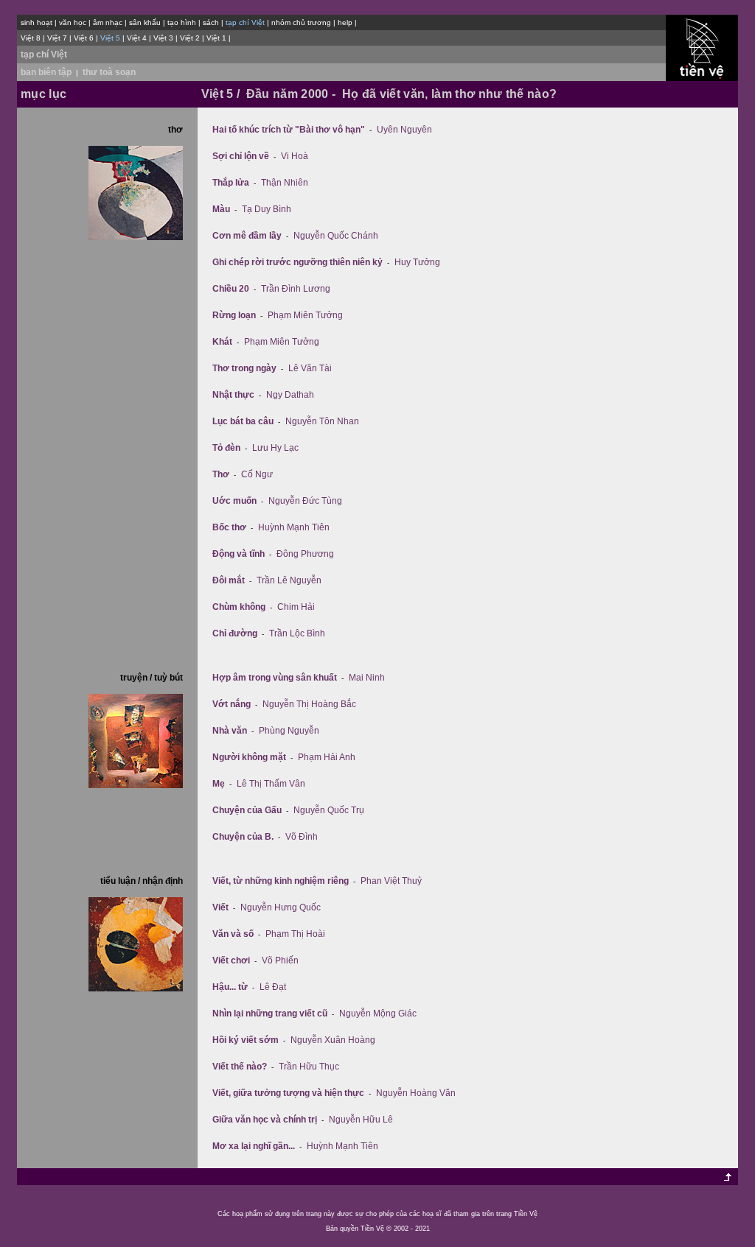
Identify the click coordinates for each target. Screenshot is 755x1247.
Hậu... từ (230, 987)
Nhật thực (233, 395)
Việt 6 (84, 38)
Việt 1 (216, 38)
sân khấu (145, 22)
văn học (72, 22)
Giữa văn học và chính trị (264, 1119)
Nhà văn (229, 731)
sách (211, 22)
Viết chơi (231, 960)
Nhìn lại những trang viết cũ (269, 1013)
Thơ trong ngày (244, 368)
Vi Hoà (294, 156)
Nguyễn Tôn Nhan (322, 421)
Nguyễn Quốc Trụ (328, 810)
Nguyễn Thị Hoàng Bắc (309, 704)
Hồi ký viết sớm (245, 1040)
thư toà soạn (109, 72)
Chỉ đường (234, 633)
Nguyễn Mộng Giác (378, 1013)
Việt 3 (163, 38)
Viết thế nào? (239, 1066)
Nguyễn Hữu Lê (361, 1119)
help (345, 22)
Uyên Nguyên (404, 129)
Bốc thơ (229, 527)
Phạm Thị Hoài (295, 934)
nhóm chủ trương (301, 22)
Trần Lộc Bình (297, 633)
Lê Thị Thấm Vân (271, 784)
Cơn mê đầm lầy (247, 236)
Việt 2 (190, 38)
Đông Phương (305, 554)
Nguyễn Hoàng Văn (416, 1093)
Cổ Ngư (257, 474)
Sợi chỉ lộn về (240, 156)
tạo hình (181, 22)
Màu (221, 209)
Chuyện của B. (243, 837)
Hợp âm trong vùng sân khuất (274, 677)
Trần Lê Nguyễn (289, 580)
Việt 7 (57, 38)
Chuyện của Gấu (247, 810)
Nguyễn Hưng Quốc (280, 907)
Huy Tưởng (417, 262)
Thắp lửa (230, 183)
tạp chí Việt (44, 54)
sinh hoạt (36, 22)
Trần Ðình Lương (295, 289)
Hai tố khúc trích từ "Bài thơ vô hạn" (288, 129)
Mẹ (218, 784)
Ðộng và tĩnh (238, 554)
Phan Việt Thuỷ (391, 881)
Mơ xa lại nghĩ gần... (253, 1146)
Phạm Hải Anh (326, 757)
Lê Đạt (273, 987)
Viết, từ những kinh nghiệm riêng (280, 881)
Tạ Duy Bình (266, 209)
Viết (220, 907)
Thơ (220, 474)
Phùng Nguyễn (289, 731)
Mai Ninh (367, 677)
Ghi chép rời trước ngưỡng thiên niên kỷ (297, 262)
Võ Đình (301, 837)
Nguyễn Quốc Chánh (335, 236)
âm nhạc (107, 22)
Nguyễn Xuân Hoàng (332, 1040)
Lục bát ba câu (243, 421)
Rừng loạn (234, 315)
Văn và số (233, 934)
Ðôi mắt (228, 580)
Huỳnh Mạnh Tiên (294, 527)
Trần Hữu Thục (309, 1066)
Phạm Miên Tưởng (305, 315)
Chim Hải (296, 607)
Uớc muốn (234, 501)
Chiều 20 (230, 289)
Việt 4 (137, 38)
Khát (222, 342)
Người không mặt (249, 757)
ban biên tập (46, 72)
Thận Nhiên (284, 183)
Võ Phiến (280, 960)
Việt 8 (31, 38)
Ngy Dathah (290, 395)
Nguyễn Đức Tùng (305, 501)
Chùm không (238, 607)
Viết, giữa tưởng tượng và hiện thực (288, 1093)
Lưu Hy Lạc (275, 448)
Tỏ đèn (226, 448)
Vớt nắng (231, 704)
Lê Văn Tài (310, 368)
